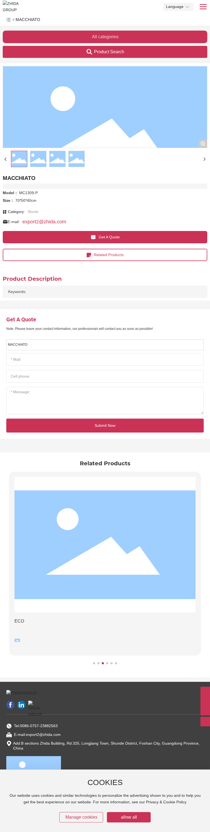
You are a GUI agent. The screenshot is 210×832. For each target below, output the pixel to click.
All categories (105, 36)
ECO (19, 621)
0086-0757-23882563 (39, 726)
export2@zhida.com (44, 221)
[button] (94, 663)
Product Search (109, 51)
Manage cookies (81, 817)
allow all (129, 817)
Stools (33, 211)
